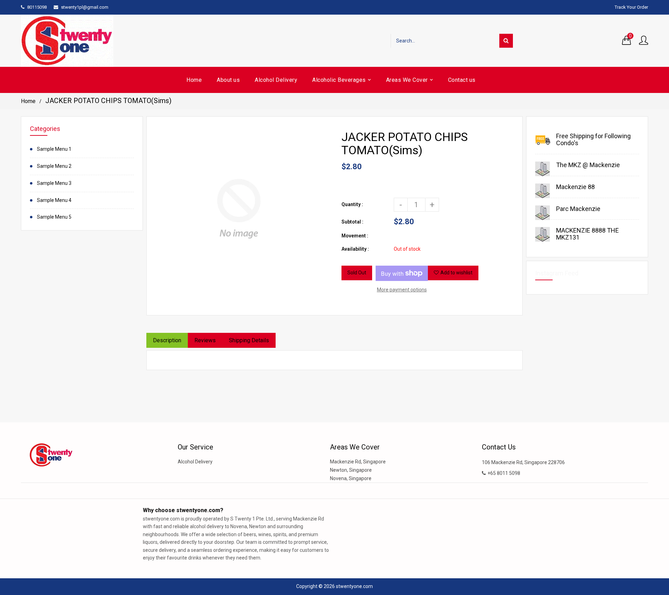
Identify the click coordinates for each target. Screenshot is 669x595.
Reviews (205, 340)
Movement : (354, 235)
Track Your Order (631, 7)
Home (28, 101)
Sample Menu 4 (54, 200)
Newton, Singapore (351, 470)
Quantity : (352, 204)
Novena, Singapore (350, 478)
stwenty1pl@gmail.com (84, 7)
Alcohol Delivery (195, 461)
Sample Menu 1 (54, 149)
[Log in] (643, 41)
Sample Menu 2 (54, 166)
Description (167, 340)
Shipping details (249, 340)
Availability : (355, 249)
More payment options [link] (402, 289)
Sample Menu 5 (54, 217)
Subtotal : (352, 222)
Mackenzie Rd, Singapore (358, 461)
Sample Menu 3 (54, 183)
